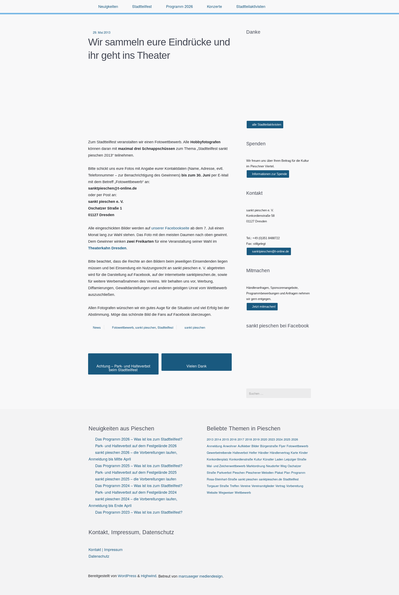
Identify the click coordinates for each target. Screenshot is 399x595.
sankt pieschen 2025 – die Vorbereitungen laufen (135, 478)
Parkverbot (224, 472)
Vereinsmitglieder (262, 486)
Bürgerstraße (269, 446)
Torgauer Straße (218, 486)
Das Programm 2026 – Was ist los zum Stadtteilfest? (138, 439)
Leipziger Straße (295, 459)
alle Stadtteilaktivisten (266, 124)
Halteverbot (240, 452)
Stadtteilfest (165, 327)
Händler (263, 452)
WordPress (127, 576)
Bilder (255, 446)
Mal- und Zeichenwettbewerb (226, 466)
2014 (217, 439)
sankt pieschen (145, 327)
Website (212, 492)
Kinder (303, 452)
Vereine (245, 486)
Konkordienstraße (241, 459)
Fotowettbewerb (123, 327)
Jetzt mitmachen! (263, 306)
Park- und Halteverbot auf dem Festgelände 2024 (136, 492)
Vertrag (280, 486)
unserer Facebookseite (170, 228)
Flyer (282, 446)
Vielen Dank (196, 366)
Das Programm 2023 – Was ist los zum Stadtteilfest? (138, 512)
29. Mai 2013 (101, 32)
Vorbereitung (294, 486)
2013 (210, 439)
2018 (248, 439)
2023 (271, 439)
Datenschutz (99, 556)
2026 (294, 439)
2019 (256, 439)
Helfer (253, 452)
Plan (287, 472)
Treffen (234, 486)
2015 (225, 439)
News (97, 327)
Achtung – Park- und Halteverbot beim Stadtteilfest (123, 367)
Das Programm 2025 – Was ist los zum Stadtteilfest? (138, 465)
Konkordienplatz (217, 459)
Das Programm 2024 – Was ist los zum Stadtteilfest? (138, 485)
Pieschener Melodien (260, 472)
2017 (241, 439)
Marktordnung (255, 466)
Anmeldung (214, 446)
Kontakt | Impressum (106, 549)
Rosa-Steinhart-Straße (222, 479)
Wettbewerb (243, 492)
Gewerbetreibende (219, 452)
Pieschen (239, 472)
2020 (264, 439)
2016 (233, 439)
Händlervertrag (280, 452)
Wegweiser (226, 492)
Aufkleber (244, 446)
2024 (279, 439)
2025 (287, 439)
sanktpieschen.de (270, 479)
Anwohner (230, 446)
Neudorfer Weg (276, 466)
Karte (294, 452)
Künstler (268, 459)
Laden (279, 459)
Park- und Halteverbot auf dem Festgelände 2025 (136, 472)
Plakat (279, 472)
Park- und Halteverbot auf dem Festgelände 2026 (136, 445)
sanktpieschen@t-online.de (270, 251)
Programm (298, 472)
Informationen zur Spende (269, 174)
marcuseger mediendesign (201, 576)
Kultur (258, 459)
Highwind (148, 576)
